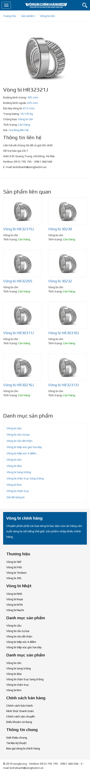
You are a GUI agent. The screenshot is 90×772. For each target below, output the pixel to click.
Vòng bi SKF (14, 561)
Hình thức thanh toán (20, 711)
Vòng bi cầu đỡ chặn (19, 440)
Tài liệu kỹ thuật (16, 743)
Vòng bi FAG (14, 567)
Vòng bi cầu (14, 428)
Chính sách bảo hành (19, 705)
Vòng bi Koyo (14, 599)
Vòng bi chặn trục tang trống (25, 478)
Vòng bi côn (25, 119)
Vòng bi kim (14, 484)
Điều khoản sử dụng (19, 722)
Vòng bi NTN (14, 604)
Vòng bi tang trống (18, 472)
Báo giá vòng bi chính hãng (23, 748)
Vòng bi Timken (16, 572)
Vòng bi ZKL (14, 578)
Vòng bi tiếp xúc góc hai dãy (24, 447)
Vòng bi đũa (14, 466)
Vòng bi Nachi (15, 610)
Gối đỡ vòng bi (15, 497)
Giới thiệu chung (16, 737)
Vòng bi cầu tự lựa (18, 434)
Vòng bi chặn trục (17, 491)
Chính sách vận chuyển (20, 716)
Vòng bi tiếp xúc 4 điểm (21, 453)
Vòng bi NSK (14, 593)
